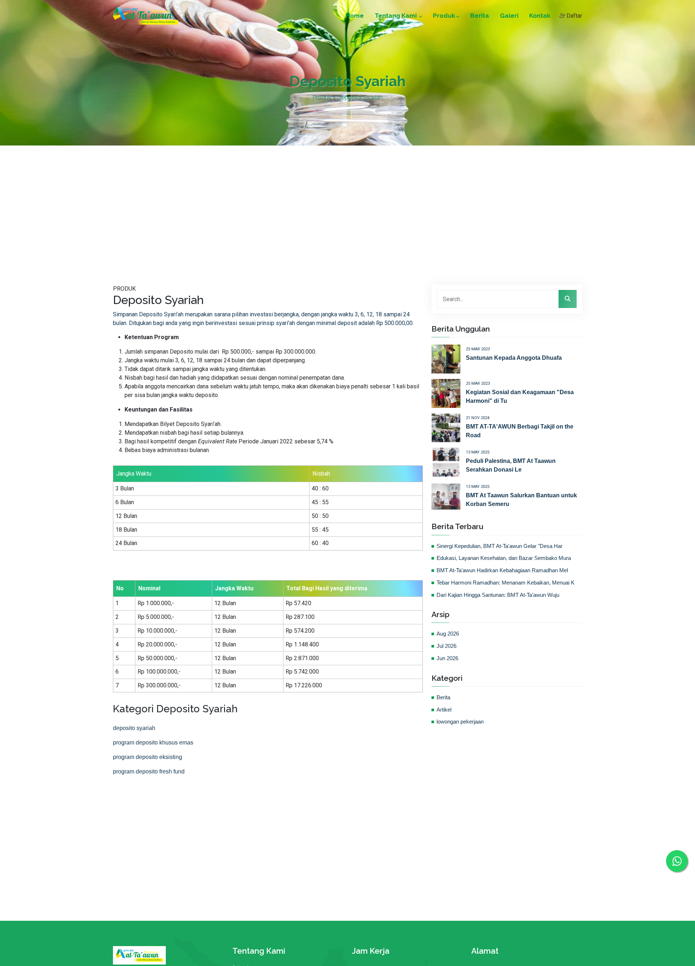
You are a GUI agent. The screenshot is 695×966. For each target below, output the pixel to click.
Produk (444, 15)
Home (355, 15)
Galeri (509, 15)
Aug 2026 (448, 634)
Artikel (444, 710)
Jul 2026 (446, 646)
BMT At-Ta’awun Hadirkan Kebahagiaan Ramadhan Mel (502, 570)
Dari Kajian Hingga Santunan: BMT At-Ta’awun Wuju (498, 595)
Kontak (540, 15)
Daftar (573, 15)
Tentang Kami (396, 15)
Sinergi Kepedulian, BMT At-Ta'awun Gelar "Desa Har (500, 546)
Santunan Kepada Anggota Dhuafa (514, 358)
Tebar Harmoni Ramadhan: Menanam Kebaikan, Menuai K (505, 583)
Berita (479, 15)
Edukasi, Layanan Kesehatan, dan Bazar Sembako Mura (504, 558)
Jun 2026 (447, 658)
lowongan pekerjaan (460, 722)
